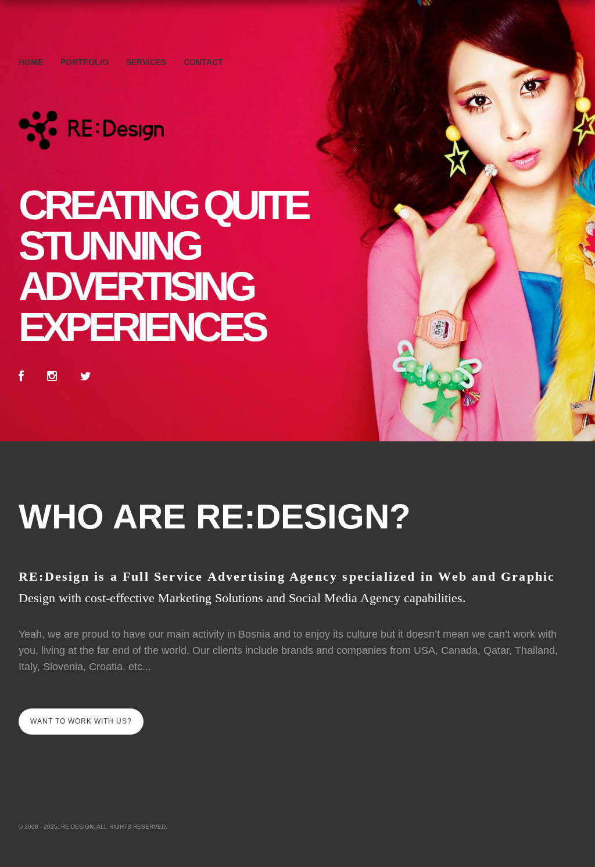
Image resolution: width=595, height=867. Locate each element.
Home (31, 62)
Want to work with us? (81, 721)
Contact (203, 62)
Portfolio (84, 62)
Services (146, 62)
